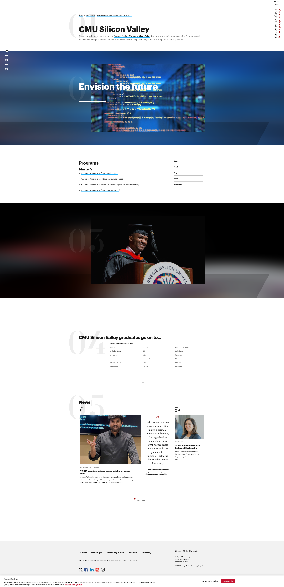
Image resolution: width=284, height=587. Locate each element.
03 (6, 59)
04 (6, 64)
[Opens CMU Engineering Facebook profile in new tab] (86, 569)
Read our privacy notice (73, 585)
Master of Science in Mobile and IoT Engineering (102, 179)
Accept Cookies (228, 581)
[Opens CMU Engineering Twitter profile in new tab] (81, 569)
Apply (176, 161)
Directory (146, 552)
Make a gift (178, 184)
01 (6, 50)
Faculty (176, 167)
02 (6, 55)
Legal (200, 566)
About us (132, 552)
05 (6, 68)
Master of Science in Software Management (100, 190)
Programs (177, 173)
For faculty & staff (115, 552)
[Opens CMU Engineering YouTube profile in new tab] (97, 569)
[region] (142, 581)
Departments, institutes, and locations (114, 15)
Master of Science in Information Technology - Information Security (110, 185)
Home (81, 15)
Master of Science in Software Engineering (99, 173)
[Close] (280, 581)
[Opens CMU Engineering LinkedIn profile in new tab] (92, 569)
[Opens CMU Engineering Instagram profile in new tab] (103, 569)
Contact (83, 552)
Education (90, 15)
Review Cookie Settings (210, 581)
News (176, 178)
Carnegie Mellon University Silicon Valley (132, 36)
